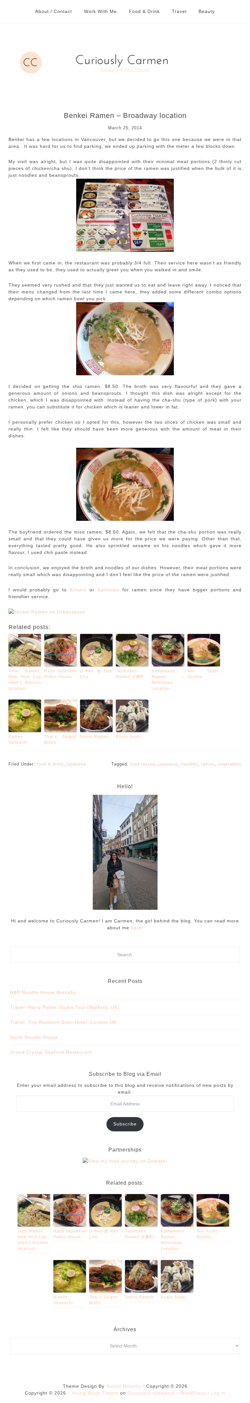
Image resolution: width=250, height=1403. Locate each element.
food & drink (50, 764)
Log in (218, 1393)
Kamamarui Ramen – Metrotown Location (168, 680)
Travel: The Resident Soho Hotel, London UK (63, 1022)
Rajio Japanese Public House (60, 674)
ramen (208, 764)
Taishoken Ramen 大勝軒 (130, 674)
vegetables (230, 764)
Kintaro (78, 589)
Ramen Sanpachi (18, 739)
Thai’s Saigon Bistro (60, 739)
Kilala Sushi (128, 736)
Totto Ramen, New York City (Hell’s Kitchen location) (24, 680)
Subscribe (125, 1123)
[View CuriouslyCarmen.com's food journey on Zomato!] (125, 1161)
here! (136, 927)
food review (142, 764)
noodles (189, 764)
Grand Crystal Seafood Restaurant (51, 1052)
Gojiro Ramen (94, 736)
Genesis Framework (151, 1393)
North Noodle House (34, 1037)
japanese (76, 764)
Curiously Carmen (125, 62)
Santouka (108, 589)
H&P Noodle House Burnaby (43, 992)
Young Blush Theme (94, 1393)
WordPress (193, 1393)
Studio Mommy (123, 1386)
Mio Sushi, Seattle (204, 674)
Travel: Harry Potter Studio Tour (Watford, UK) (64, 1007)
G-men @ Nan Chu (96, 674)
